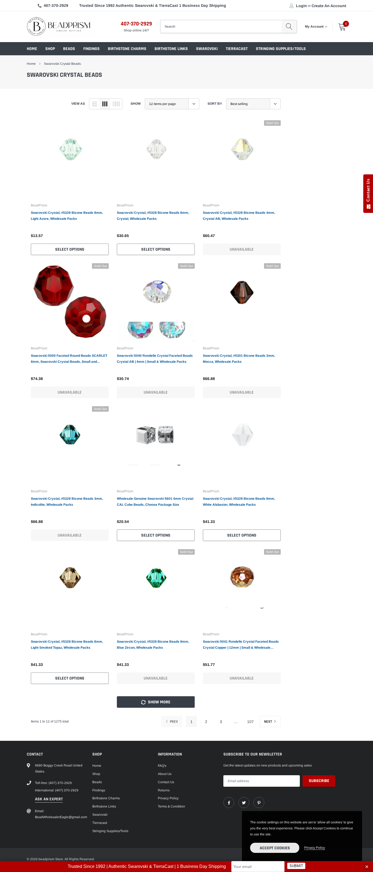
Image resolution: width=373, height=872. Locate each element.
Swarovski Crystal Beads (62, 64)
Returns (164, 790)
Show (136, 104)
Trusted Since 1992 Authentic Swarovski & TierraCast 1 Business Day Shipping (152, 5)
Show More (158, 702)
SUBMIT (296, 866)
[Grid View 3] (105, 104)
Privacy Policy (168, 798)
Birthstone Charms (127, 49)
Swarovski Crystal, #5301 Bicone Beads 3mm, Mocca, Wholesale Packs (239, 359)
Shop (50, 49)
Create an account (329, 6)
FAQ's (162, 766)
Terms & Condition (171, 806)
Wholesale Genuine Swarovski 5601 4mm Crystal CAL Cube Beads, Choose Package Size (155, 502)
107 (250, 721)
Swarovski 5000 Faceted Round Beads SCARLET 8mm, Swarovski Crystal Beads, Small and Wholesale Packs (69, 359)
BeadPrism (39, 205)
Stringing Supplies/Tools (281, 49)
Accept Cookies (275, 848)
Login (301, 6)
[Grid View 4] (116, 104)
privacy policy (314, 848)
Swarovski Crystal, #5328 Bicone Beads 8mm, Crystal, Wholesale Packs (153, 216)
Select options (69, 249)
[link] (70, 159)
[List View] (94, 104)
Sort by (215, 104)
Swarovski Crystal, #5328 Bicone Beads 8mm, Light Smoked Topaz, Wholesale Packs (67, 644)
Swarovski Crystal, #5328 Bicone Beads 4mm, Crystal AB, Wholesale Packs (239, 216)
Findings (91, 49)
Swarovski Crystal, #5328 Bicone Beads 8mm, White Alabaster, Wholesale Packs (239, 502)
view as (78, 104)
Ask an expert (49, 799)
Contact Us (166, 782)
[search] (289, 26)
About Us (164, 774)
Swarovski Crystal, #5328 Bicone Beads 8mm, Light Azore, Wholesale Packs (67, 216)
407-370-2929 (56, 5)
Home (32, 49)
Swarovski (207, 49)
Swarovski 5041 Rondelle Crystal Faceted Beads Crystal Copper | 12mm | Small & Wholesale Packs (241, 645)
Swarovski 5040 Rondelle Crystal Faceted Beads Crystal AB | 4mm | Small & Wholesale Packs (155, 359)
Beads (69, 49)
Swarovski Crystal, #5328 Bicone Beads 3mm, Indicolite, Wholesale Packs (67, 502)
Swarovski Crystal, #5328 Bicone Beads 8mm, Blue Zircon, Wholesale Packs (153, 644)
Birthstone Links (171, 49)
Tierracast (237, 49)
